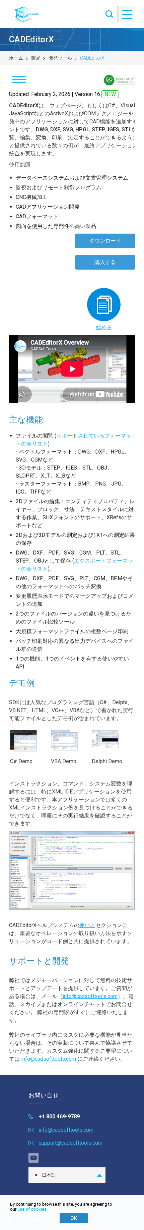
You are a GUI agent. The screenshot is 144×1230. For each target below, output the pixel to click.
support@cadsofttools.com (70, 1143)
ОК (73, 1218)
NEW (110, 94)
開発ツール (60, 58)
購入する (105, 262)
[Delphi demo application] (108, 749)
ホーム (16, 58)
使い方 (87, 925)
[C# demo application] (27, 753)
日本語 (49, 1175)
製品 (36, 58)
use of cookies (32, 1209)
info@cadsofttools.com (90, 996)
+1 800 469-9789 (59, 1116)
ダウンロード (105, 241)
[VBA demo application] (67, 752)
